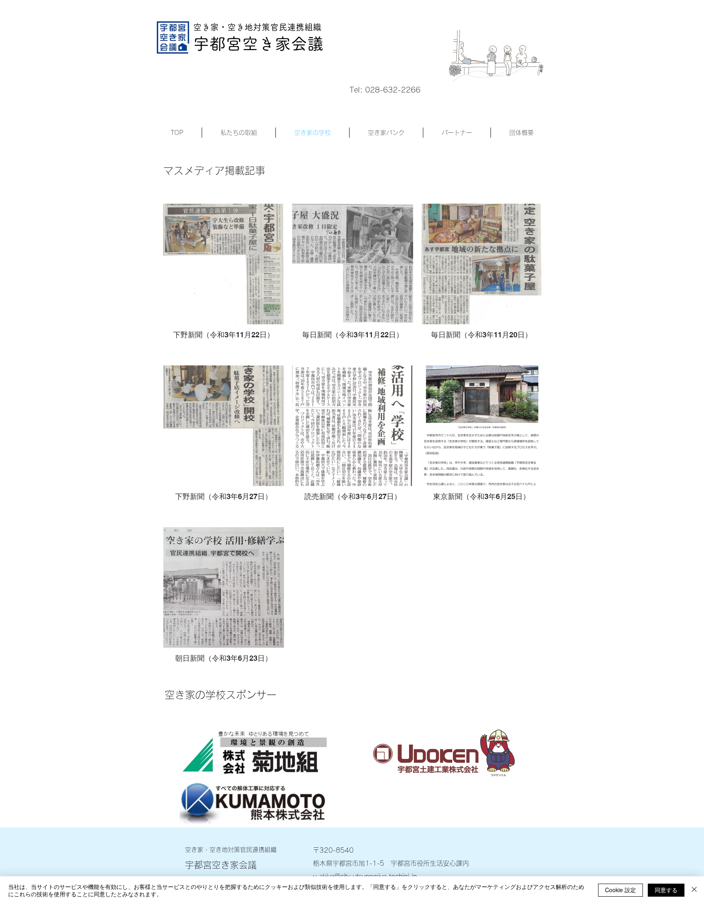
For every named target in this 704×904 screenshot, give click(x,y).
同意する (666, 890)
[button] (238, 133)
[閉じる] (694, 890)
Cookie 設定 (620, 890)
